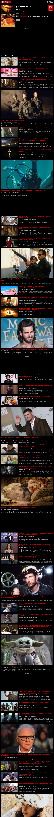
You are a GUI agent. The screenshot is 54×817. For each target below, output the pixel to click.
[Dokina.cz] (6, 2)
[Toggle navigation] (52, 2)
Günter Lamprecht (23, 16)
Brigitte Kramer (32, 15)
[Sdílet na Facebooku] (17, 20)
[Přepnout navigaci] (50, 2)
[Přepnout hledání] (48, 2)
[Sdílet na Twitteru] (19, 20)
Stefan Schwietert (23, 13)
